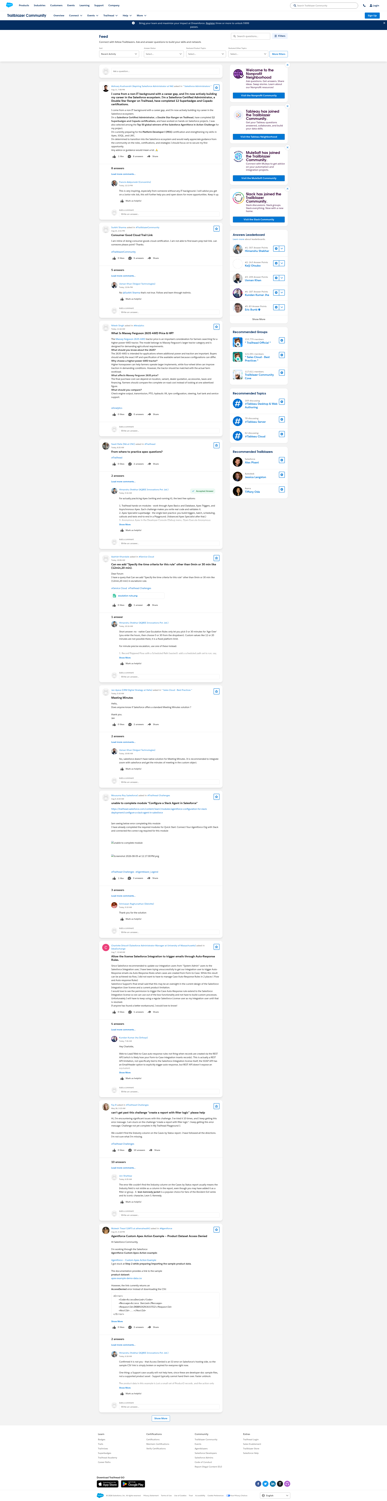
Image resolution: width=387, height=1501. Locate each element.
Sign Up (372, 15)
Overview (59, 15)
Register (210, 23)
